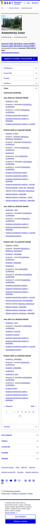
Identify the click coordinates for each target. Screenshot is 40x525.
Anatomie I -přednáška (13, 263)
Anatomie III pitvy (11, 388)
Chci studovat (6, 435)
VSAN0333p (27, 162)
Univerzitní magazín (7, 467)
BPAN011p (9, 139)
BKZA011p (30, 191)
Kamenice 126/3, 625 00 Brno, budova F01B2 (17, 46)
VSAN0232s (25, 110)
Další (32, 406)
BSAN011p (18, 139)
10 (26, 412)
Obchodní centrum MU (8, 472)
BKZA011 (22, 191)
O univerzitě (5, 447)
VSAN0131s (25, 148)
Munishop (20, 472)
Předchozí (9, 406)
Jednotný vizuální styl (31, 472)
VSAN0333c (23, 156)
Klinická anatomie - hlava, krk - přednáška (20, 188)
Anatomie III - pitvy (12, 374)
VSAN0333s (25, 167)
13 (20, 416)
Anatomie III (10, 153)
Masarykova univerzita (13, 491)
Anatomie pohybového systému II (17, 115)
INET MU (24, 467)
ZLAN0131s (10, 150)
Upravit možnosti (10, 512)
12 (33, 412)
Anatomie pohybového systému (16, 172)
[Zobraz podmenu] (35, 435)
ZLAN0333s (10, 169)
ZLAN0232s (10, 112)
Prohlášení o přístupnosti (19, 493)
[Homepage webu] (11, 2)
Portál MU (32, 467)
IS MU (17, 467)
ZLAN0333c (10, 158)
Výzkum (4, 441)
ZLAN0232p (10, 107)
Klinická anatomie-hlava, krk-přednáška (19, 300)
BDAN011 (25, 137)
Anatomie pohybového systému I (17, 176)
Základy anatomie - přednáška (16, 194)
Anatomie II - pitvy (12, 101)
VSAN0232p (27, 104)
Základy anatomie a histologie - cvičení (19, 197)
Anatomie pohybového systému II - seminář (20, 124)
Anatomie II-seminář (12, 335)
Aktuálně (4, 458)
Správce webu (5, 493)
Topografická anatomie (13, 236)
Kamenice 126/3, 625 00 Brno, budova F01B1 (17, 44)
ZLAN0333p (10, 164)
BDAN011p (25, 248)
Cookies (30, 493)
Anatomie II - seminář (13, 331)
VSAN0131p (26, 142)
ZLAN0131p (10, 144)
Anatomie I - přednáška (13, 254)
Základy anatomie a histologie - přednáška (20, 200)
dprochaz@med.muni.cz (10, 53)
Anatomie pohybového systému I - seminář (20, 184)
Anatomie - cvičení (12, 133)
